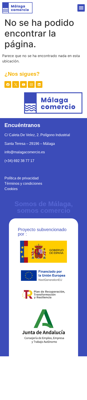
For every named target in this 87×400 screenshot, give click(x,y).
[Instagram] (31, 84)
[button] (81, 8)
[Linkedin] (39, 84)
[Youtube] (23, 84)
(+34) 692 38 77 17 (19, 161)
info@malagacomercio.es (24, 152)
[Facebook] (7, 84)
